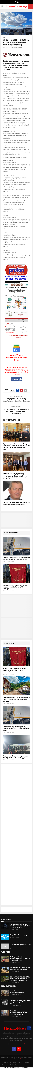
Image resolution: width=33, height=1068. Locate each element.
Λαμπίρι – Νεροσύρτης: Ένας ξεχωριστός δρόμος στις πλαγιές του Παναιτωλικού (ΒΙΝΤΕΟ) (16, 699)
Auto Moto (5, 952)
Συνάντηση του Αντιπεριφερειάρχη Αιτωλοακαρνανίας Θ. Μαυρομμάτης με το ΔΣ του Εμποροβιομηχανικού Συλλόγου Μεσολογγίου (16, 475)
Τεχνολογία (6, 919)
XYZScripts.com (25, 1067)
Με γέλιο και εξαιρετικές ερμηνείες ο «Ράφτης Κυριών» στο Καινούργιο (15, 757)
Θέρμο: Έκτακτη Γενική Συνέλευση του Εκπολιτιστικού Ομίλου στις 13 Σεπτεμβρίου (15, 587)
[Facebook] (14, 1049)
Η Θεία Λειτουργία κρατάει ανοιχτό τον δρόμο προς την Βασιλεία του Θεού (20, 1002)
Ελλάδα (11, 1064)
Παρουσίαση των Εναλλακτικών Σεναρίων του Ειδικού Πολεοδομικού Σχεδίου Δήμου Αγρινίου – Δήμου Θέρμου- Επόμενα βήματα (16, 446)
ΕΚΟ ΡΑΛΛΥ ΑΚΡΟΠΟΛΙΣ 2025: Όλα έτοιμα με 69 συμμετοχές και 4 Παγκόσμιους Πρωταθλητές (20, 978)
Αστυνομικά (5, 1064)
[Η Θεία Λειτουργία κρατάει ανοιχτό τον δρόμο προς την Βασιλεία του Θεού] (5, 1002)
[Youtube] (19, 1049)
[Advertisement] (16, 834)
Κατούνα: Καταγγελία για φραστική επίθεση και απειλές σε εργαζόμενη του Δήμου (16, 558)
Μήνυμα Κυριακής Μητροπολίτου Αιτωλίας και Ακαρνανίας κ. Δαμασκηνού (16, 411)
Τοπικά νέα (20, 1062)
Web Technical (19, 1058)
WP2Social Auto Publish (9, 1067)
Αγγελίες (27, 1062)
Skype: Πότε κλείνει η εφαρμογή (19, 935)
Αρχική (4, 1062)
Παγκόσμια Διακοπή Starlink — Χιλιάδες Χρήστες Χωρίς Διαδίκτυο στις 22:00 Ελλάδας (20, 925)
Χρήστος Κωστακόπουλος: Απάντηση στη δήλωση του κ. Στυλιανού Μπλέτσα (16, 503)
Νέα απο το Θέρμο (11, 1062)
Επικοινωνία (27, 1064)
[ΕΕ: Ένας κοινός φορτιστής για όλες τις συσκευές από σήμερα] (5, 946)
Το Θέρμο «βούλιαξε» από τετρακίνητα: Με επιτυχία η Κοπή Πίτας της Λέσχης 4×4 (20, 958)
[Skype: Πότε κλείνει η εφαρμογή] (5, 937)
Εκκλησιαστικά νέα (8, 986)
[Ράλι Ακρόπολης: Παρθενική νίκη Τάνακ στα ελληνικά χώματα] (5, 969)
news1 (4, 37)
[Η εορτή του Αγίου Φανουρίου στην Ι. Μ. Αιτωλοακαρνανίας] (5, 993)
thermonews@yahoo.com (24, 1044)
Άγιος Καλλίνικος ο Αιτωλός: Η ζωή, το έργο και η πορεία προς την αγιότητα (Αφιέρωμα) (21, 1012)
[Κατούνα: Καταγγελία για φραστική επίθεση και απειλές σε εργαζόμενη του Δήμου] (16, 546)
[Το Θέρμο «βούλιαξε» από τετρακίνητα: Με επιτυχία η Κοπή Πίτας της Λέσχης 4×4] (5, 959)
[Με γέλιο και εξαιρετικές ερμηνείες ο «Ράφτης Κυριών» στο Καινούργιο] (16, 744)
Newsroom (7, 47)
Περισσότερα (18, 1064)
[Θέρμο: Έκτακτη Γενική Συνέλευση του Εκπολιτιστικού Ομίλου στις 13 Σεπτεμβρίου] (16, 573)
